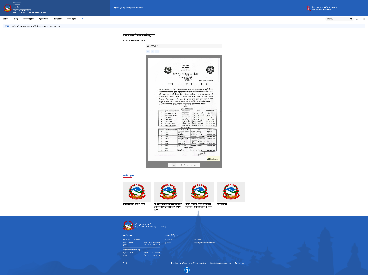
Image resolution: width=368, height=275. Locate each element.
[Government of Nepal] (7, 8)
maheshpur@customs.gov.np (221, 263)
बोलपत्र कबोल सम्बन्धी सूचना (135, 8)
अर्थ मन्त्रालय (197, 239)
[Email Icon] (364, 19)
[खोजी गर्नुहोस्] (351, 19)
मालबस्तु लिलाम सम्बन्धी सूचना (134, 204)
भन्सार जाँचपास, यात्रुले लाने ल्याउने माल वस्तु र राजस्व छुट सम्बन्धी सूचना (198, 205)
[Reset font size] (152, 51)
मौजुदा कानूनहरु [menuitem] (28, 19)
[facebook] (123, 263)
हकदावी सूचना (222, 204)
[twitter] (127, 263)
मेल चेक (169, 243)
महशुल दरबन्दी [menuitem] (43, 19)
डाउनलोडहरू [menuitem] (58, 19)
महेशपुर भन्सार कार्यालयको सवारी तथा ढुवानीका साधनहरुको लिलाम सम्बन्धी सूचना (168, 206)
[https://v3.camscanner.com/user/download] (213, 158)
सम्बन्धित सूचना (128, 175)
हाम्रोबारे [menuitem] (5, 19)
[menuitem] (82, 18)
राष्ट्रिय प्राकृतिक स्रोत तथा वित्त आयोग (204, 243)
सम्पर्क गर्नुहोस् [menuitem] (71, 19)
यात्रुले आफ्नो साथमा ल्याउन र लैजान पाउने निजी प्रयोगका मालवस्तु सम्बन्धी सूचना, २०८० (36, 26)
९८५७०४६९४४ (241, 263)
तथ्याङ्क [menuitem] (16, 19)
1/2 (174, 165)
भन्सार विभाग (170, 239)
